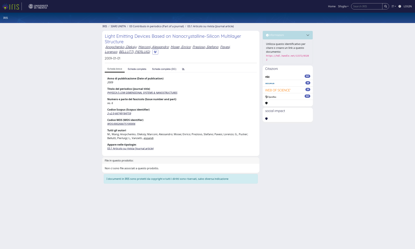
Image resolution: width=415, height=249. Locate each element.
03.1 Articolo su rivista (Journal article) (210, 26)
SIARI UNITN (118, 26)
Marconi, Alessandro (153, 47)
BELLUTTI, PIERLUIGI (134, 52)
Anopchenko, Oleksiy (120, 47)
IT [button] (393, 6)
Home (332, 6)
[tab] (183, 69)
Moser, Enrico (180, 47)
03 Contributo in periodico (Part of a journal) (156, 26)
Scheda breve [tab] (114, 68)
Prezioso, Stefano (205, 47)
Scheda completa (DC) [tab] (164, 69)
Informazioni (276, 35)
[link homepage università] (38, 6)
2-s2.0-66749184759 (119, 113)
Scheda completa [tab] (137, 69)
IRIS (104, 26)
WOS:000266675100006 (121, 124)
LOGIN (408, 6)
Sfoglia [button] (342, 6)
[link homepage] (12, 6)
